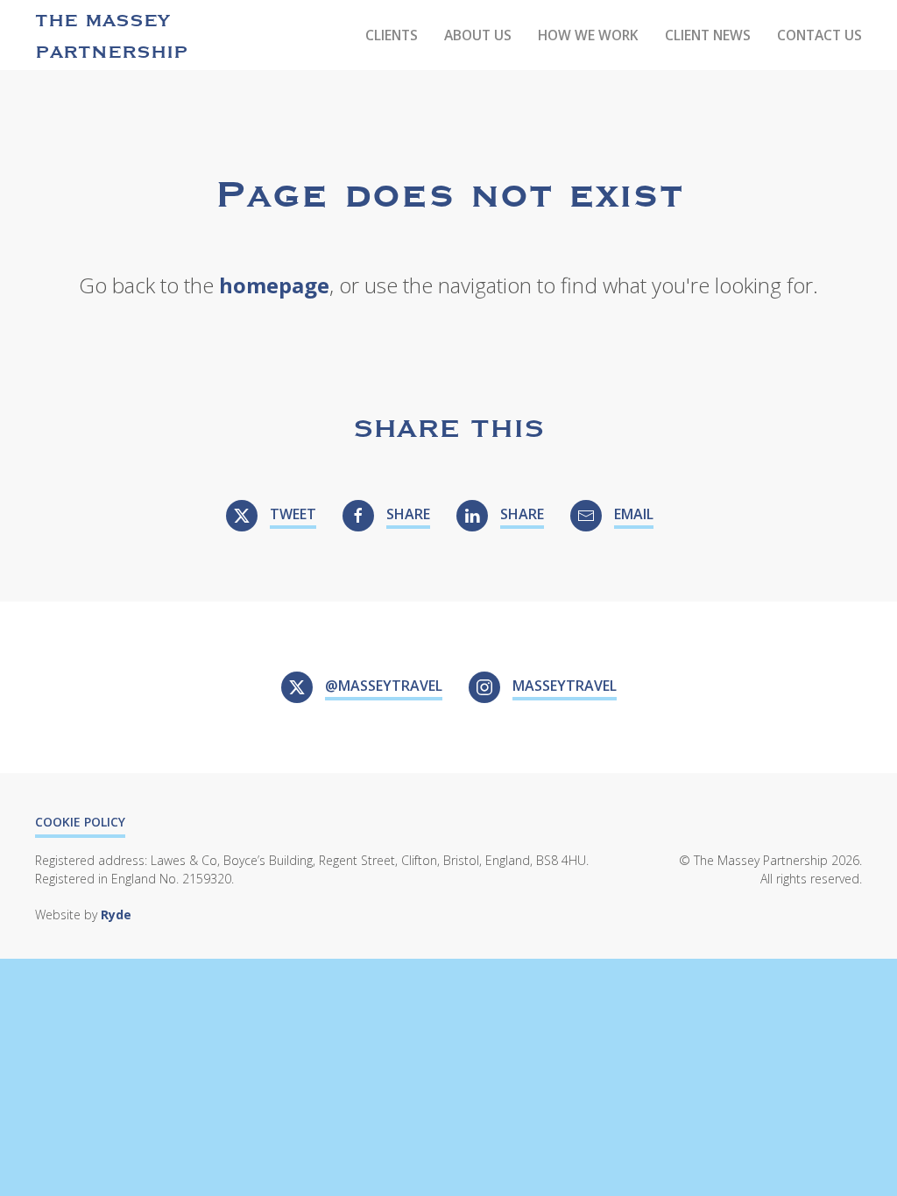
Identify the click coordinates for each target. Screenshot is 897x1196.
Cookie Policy (80, 821)
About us (478, 35)
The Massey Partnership (111, 35)
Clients (391, 35)
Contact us (819, 35)
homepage (274, 285)
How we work (588, 35)
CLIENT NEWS (708, 35)
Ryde (116, 914)
